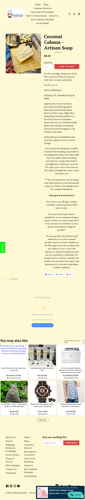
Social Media (42, 23)
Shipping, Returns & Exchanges (11, 447)
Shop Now (11, 437)
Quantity (48, 62)
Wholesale (11, 473)
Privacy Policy (12, 454)
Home (38, 4)
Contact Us (11, 469)
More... (67, 496)
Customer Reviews (42, 8)
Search (9, 441)
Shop (47, 4)
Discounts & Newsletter (42, 12)
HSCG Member (13, 465)
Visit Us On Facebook (36, 15)
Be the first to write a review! (42, 325)
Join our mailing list (54, 437)
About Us (54, 15)
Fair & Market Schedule (42, 19)
